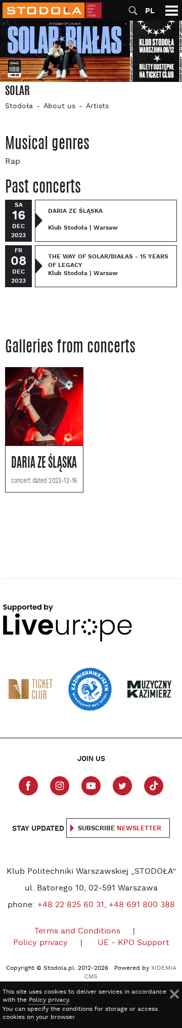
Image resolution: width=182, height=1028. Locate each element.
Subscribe (119, 828)
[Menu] (171, 10)
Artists (97, 106)
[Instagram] (59, 785)
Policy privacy (40, 943)
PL (150, 11)
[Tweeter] (122, 785)
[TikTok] (153, 785)
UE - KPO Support (133, 943)
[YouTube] (91, 785)
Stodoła (19, 106)
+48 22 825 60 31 (70, 905)
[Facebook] (28, 785)
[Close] (174, 994)
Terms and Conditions (77, 931)
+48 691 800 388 (142, 905)
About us (59, 106)
